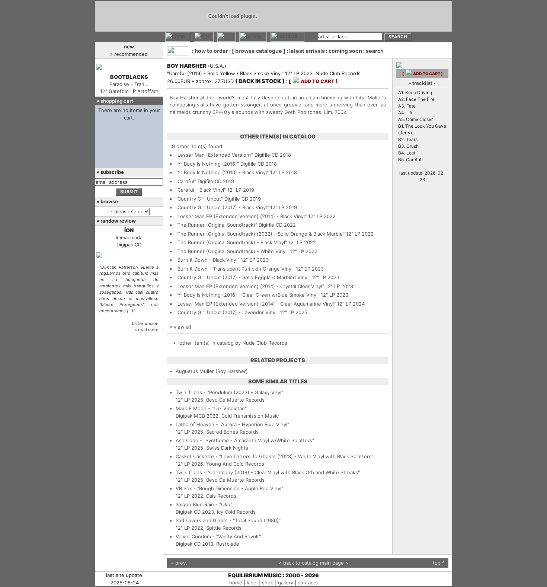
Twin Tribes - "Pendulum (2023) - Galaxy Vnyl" (229, 392)
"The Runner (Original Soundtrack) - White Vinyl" (232, 251)
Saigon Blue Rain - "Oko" (204, 504)
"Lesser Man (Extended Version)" (214, 155)
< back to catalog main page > (313, 563)
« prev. (179, 563)
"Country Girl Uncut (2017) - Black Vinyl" (222, 207)
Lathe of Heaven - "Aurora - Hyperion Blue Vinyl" (232, 424)
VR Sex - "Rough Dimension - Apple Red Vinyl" (229, 488)
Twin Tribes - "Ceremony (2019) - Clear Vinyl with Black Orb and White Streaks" (268, 472)
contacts (308, 583)
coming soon (345, 51)
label (252, 583)
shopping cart (116, 101)
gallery (285, 583)
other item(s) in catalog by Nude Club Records (233, 343)
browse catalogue (258, 51)
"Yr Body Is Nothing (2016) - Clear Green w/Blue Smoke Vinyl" (247, 295)
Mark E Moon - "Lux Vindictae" (211, 408)
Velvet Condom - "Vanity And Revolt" (218, 536)
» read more (147, 329)
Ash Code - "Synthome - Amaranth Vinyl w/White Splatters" (245, 440)
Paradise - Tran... (129, 84)
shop (268, 583)
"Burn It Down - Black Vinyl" (207, 260)
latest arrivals (307, 51)
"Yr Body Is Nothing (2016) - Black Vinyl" (222, 172)
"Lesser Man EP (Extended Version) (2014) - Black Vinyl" (241, 216)
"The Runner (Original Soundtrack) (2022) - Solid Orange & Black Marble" (260, 234)
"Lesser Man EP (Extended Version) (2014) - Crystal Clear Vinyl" (250, 286)
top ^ (438, 563)
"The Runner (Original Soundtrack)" (216, 225)
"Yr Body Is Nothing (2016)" (207, 164)
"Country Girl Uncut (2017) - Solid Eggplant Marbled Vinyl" (243, 277)
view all (182, 327)
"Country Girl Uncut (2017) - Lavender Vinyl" (227, 312)
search (375, 51)
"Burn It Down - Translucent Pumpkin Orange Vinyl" (235, 269)
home (235, 583)
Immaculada (129, 237)
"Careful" (186, 181)
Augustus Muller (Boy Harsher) (212, 371)
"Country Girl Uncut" (199, 199)
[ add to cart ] (313, 81)
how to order (211, 51)
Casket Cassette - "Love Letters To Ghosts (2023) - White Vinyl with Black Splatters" (274, 456)
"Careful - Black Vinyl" (201, 190)
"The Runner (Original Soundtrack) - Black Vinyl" (231, 242)
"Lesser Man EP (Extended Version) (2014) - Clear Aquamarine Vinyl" (256, 304)
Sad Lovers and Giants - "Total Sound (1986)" (228, 520)
